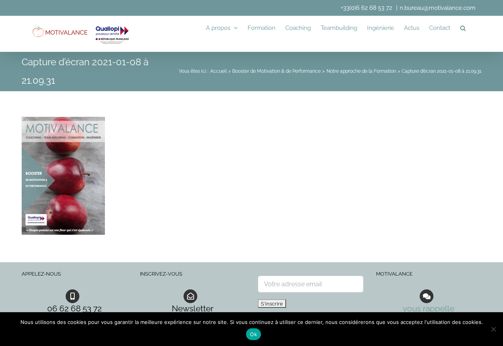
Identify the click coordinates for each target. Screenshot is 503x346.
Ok (253, 334)
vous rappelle (428, 308)
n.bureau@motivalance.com (437, 7)
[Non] (493, 329)
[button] (463, 28)
